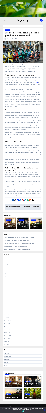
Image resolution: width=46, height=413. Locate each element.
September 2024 (8, 299)
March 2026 (6, 261)
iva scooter (35, 82)
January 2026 (7, 264)
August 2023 (7, 338)
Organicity (22, 20)
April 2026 (6, 258)
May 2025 (6, 282)
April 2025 (6, 285)
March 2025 (6, 288)
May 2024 (6, 311)
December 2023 (7, 326)
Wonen (5, 365)
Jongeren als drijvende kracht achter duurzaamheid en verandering (19, 243)
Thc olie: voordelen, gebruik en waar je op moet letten (15, 246)
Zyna (9, 38)
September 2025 (7, 273)
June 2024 (6, 308)
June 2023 (6, 344)
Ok (23, 411)
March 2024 (6, 317)
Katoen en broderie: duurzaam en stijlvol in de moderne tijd (17, 249)
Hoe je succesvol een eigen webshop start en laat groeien (16, 240)
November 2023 (7, 329)
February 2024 (7, 320)
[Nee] (44, 410)
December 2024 (7, 291)
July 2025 (6, 279)
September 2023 (7, 335)
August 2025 (7, 276)
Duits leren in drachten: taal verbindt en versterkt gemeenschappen (19, 237)
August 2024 (7, 302)
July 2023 (6, 341)
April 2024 (6, 314)
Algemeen (7, 30)
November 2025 (7, 270)
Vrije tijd (6, 362)
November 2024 (7, 294)
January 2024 (7, 323)
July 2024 (6, 305)
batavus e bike (8, 125)
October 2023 (7, 332)
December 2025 (7, 267)
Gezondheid (6, 359)
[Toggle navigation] (4, 20)
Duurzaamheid (7, 356)
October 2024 (7, 297)
